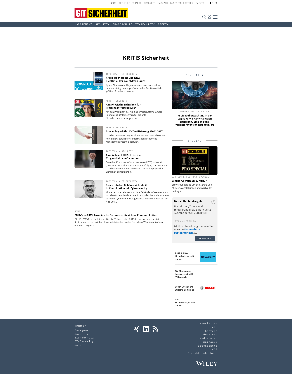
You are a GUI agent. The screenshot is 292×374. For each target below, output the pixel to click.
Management (83, 24)
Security (102, 24)
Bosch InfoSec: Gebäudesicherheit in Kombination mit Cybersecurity (126, 186)
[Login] (209, 16)
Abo (214, 327)
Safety (163, 24)
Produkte (149, 3)
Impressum (209, 341)
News (113, 3)
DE (211, 3)
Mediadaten (208, 338)
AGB (214, 349)
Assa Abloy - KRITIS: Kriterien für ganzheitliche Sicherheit (123, 156)
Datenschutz (207, 345)
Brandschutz (122, 24)
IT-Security (145, 24)
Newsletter (208, 323)
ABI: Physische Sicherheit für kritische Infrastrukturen (123, 106)
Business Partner (181, 3)
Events (200, 3)
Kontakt (211, 330)
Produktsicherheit (202, 352)
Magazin (163, 3)
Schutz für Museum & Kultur (189, 181)
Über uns (210, 334)
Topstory (111, 74)
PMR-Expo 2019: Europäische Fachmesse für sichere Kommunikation (116, 215)
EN (216, 3)
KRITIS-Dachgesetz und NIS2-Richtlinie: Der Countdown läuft (125, 79)
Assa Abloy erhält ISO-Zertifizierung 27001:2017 (134, 131)
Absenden (205, 238)
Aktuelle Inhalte (130, 3)
